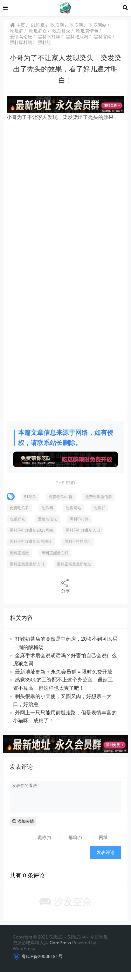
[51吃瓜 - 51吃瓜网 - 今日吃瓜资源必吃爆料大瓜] (65, 7)
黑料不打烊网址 (78, 541)
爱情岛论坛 (21, 36)
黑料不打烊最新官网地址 (31, 541)
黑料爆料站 (21, 42)
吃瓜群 (16, 30)
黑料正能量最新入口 (27, 564)
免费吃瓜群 (19, 508)
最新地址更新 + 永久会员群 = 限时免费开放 (63, 671)
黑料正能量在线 (55, 553)
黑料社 (44, 42)
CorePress (60, 942)
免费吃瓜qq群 (60, 497)
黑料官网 (103, 36)
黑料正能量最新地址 (74, 564)
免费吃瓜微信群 (98, 497)
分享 (65, 590)
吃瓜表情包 (87, 30)
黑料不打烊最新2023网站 (31, 530)
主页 (20, 25)
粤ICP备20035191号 (42, 956)
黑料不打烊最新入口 (83, 530)
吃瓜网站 (98, 25)
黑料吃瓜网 (77, 36)
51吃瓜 (38, 25)
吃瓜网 (57, 25)
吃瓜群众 (38, 30)
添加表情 (25, 821)
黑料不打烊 (49, 36)
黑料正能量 (19, 553)
